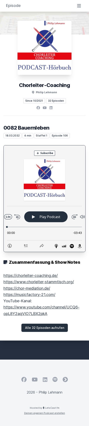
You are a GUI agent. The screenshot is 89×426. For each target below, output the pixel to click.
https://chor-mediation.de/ (26, 288)
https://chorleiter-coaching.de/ (30, 275)
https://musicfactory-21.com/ (29, 294)
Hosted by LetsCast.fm (44, 407)
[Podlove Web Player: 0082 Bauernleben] (44, 198)
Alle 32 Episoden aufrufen (44, 328)
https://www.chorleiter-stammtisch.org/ (38, 282)
